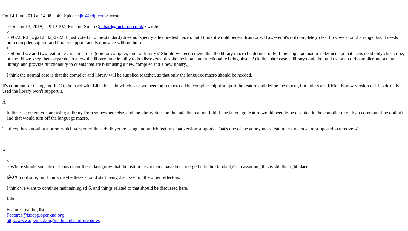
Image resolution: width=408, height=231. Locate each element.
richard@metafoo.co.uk (121, 26)
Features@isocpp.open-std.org (35, 215)
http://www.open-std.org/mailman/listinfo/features (53, 220)
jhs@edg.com (93, 15)
